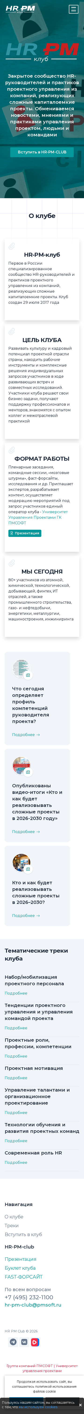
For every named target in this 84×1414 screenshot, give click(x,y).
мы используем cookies (38, 1407)
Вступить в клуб (23, 1234)
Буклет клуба (20, 1268)
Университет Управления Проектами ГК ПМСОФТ (38, 517)
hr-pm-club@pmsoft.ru (33, 1305)
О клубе (14, 1217)
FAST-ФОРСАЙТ (23, 1277)
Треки (12, 1225)
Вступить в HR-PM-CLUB (42, 152)
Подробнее (23, 735)
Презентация (27, 533)
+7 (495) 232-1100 (29, 1297)
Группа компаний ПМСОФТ (30, 1366)
